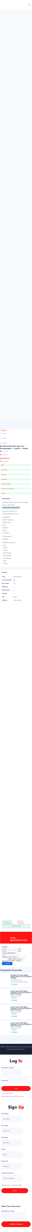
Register (15, 1190)
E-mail (3, 1149)
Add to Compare (16, 926)
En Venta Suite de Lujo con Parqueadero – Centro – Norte (14, 447)
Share (8, 922)
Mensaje (5, 961)
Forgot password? (7, 1093)
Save (21, 922)
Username (4, 1137)
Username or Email (7, 1068)
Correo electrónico (9, 953)
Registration (20, 1096)
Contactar (7, 963)
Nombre (5, 947)
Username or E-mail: (7, 1211)
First (19, 949)
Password (4, 1080)
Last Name (4, 1126)
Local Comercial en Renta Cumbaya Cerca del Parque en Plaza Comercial (20, 992)
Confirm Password (7, 1173)
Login (19, 1185)
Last (19, 951)
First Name (4, 1114)
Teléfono (5, 957)
